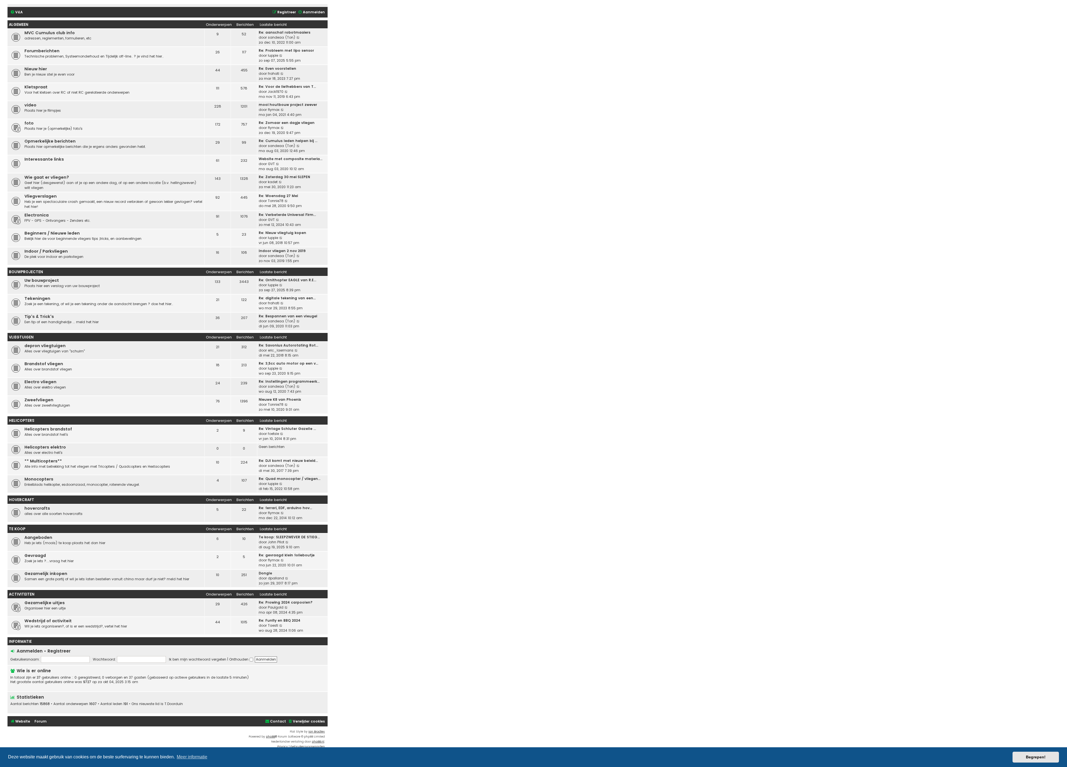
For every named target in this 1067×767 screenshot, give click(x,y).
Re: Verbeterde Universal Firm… (287, 214)
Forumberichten (41, 51)
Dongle (265, 573)
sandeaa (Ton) (281, 37)
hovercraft (21, 499)
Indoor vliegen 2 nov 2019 (282, 250)
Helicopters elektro (45, 447)
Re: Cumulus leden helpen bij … (288, 140)
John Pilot (276, 542)
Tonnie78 (275, 200)
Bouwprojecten (26, 272)
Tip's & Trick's (39, 316)
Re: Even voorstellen (277, 68)
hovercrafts (37, 508)
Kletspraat (36, 87)
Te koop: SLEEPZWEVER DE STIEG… (289, 537)
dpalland (276, 578)
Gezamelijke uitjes (44, 603)
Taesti (273, 625)
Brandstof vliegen (43, 364)
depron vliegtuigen (45, 345)
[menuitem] (16, 12)
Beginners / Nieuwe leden (52, 233)
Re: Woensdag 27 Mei (278, 195)
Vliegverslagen (40, 196)
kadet (273, 182)
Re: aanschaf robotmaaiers (284, 32)
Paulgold (275, 607)
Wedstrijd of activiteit (48, 621)
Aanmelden (30, 651)
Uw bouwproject (41, 280)
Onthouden (239, 659)
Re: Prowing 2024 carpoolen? (286, 602)
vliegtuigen (21, 337)
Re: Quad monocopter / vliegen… (289, 478)
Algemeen (18, 24)
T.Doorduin (173, 704)
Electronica (36, 215)
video (30, 105)
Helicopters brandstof (48, 429)
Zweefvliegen (38, 400)
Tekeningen (37, 298)
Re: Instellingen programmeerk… (289, 381)
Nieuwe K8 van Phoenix (280, 399)
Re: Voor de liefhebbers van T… (287, 86)
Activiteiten (21, 594)
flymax (274, 109)
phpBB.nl (318, 741)
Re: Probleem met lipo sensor (286, 50)
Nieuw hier (35, 69)
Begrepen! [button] (1036, 757)
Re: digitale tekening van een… (287, 298)
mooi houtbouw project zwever (288, 104)
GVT (271, 163)
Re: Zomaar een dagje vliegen (287, 122)
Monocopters (38, 479)
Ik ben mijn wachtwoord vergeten (197, 659)
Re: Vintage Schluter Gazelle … (287, 428)
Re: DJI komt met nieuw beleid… (288, 460)
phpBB (270, 736)
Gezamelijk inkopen (45, 573)
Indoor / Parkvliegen (46, 251)
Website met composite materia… (290, 158)
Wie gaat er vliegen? (46, 177)
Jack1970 (275, 91)
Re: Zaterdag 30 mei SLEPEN (284, 177)
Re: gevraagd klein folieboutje (287, 555)
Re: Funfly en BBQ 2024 (279, 620)
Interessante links (44, 159)
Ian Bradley (316, 731)
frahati (273, 73)
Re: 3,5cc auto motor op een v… (288, 363)
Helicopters (21, 420)
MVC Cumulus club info (49, 33)
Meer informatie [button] (192, 756)
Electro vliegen (40, 382)
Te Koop (17, 529)
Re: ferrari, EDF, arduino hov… (285, 507)
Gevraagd (35, 555)
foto (29, 123)
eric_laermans (280, 350)
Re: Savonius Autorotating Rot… (288, 345)
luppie (273, 55)
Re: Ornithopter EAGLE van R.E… (287, 280)
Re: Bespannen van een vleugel (288, 316)
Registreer (59, 651)
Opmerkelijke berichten (50, 141)
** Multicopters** (43, 461)
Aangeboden (38, 537)
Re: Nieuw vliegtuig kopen (282, 232)
